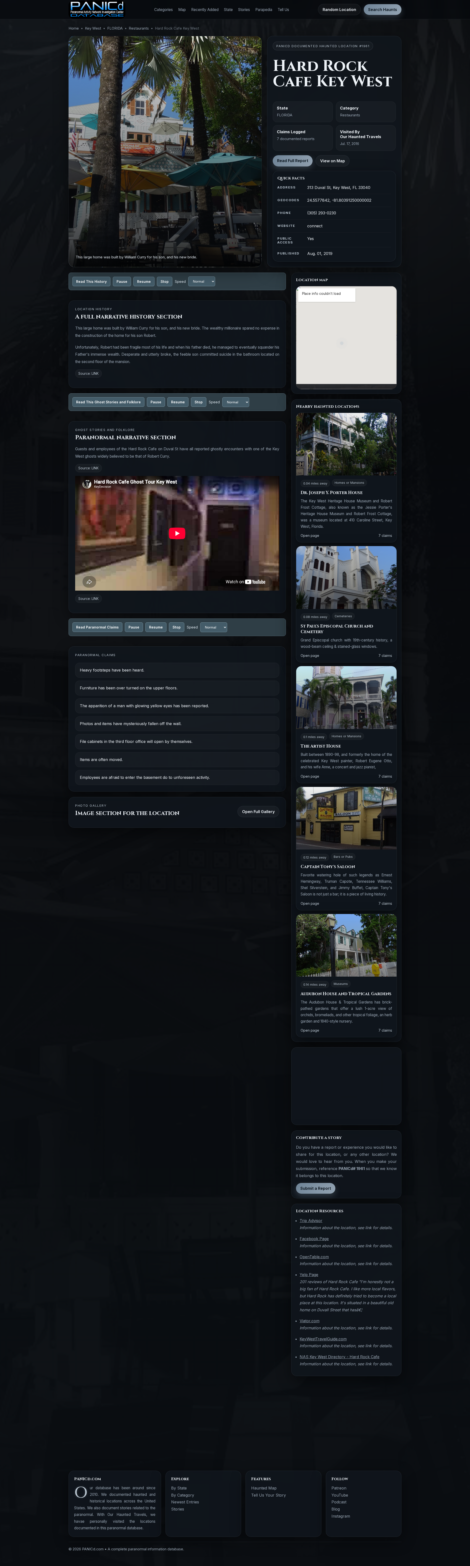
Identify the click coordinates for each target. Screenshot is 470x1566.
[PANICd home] (97, 9)
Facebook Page (314, 1238)
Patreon (338, 1488)
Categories (163, 9)
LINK (95, 373)
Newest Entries (185, 1502)
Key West (93, 28)
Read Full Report (292, 160)
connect (314, 225)
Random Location (339, 9)
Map (182, 9)
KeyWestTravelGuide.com (323, 1338)
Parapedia (263, 9)
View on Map (332, 160)
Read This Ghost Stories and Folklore (108, 402)
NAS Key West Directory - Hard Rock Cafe (339, 1356)
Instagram (340, 1516)
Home (74, 28)
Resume (144, 281)
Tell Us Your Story (268, 1495)
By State (179, 1488)
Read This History (91, 281)
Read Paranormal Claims (97, 627)
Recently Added (205, 9)
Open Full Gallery (258, 811)
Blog (335, 1509)
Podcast (338, 1502)
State (228, 9)
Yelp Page (309, 1274)
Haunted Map (264, 1488)
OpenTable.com (314, 1256)
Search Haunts (382, 9)
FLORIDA (115, 28)
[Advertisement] (346, 1086)
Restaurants (139, 28)
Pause (122, 281)
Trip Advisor (311, 1220)
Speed (180, 281)
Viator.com (309, 1320)
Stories (244, 9)
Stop (165, 281)
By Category (182, 1495)
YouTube (339, 1495)
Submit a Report (315, 1188)
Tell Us (283, 9)
